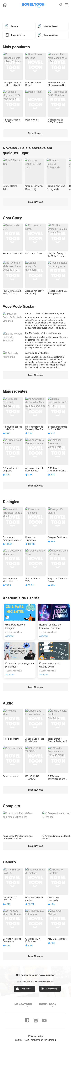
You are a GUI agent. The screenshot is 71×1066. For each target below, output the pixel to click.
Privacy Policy (35, 1036)
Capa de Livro (18, 34)
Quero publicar (51, 34)
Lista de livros (51, 25)
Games (14, 25)
